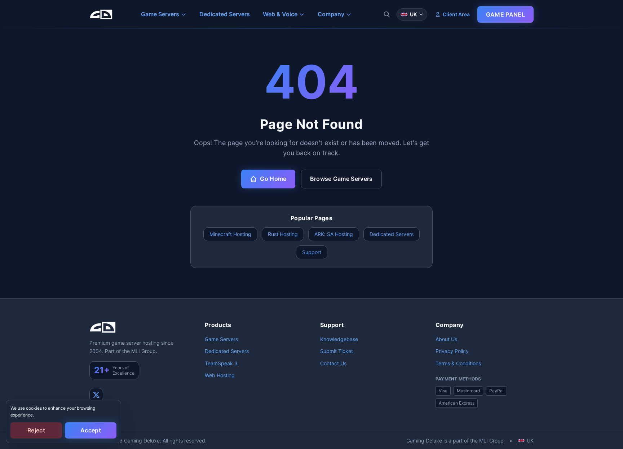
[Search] (387, 14)
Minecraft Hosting (230, 234)
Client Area (456, 14)
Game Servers (221, 339)
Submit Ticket (336, 351)
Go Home (273, 178)
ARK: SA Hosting (333, 234)
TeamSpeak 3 (221, 363)
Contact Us (333, 363)
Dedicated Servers (392, 234)
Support (311, 252)
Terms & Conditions (458, 363)
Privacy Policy (452, 351)
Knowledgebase (339, 339)
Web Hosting (220, 375)
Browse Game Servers (341, 178)
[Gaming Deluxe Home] (100, 14)
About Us (446, 339)
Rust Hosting (283, 234)
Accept (90, 430)
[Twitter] (96, 395)
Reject (36, 430)
